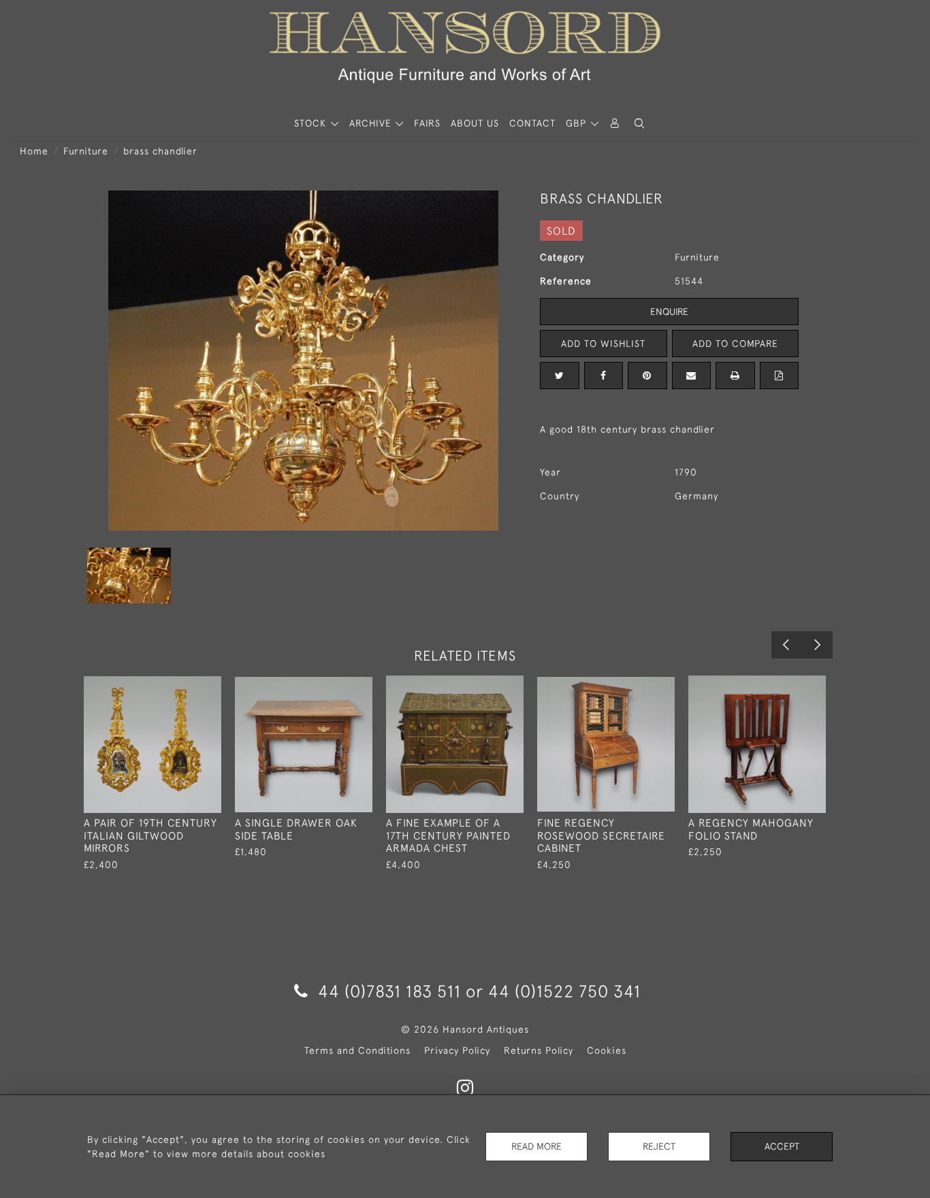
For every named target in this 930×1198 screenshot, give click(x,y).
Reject (659, 1146)
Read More (536, 1146)
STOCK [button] (312, 123)
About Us (475, 123)
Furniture (85, 151)
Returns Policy (538, 1050)
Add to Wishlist (603, 343)
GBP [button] (578, 123)
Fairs (427, 123)
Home (34, 151)
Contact (532, 123)
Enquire (669, 311)
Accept (782, 1146)
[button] (639, 123)
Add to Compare (735, 343)
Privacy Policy (457, 1050)
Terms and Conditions (357, 1050)
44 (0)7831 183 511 (389, 991)
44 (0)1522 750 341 (564, 991)
